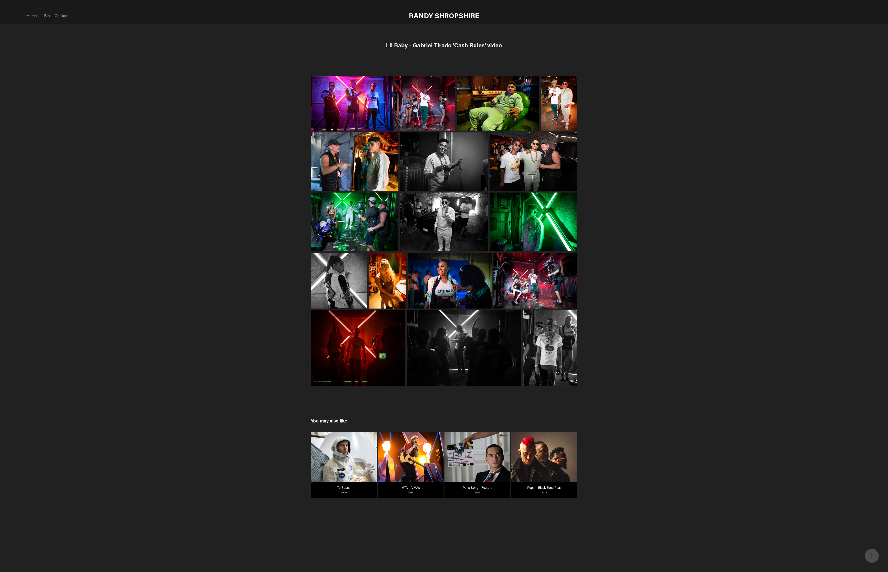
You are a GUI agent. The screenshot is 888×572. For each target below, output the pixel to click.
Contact (62, 15)
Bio (47, 15)
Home (32, 15)
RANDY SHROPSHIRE (444, 15)
